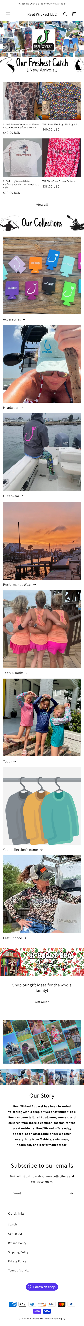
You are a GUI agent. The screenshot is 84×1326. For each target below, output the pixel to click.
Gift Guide (42, 1002)
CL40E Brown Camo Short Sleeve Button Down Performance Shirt (21, 126)
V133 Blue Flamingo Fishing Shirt (60, 124)
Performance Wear (17, 584)
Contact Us (15, 1233)
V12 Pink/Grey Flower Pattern (58, 181)
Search (12, 1224)
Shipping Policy (18, 1252)
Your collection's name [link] (21, 849)
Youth (7, 761)
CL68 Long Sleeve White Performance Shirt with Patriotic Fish (21, 184)
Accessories (12, 319)
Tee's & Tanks (13, 673)
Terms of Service (19, 1270)
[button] (8, 14)
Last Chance (12, 938)
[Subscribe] (71, 1193)
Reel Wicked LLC (35, 1318)
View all (42, 204)
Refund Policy (17, 1243)
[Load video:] (42, 1042)
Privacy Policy (17, 1261)
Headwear (11, 407)
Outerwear (11, 496)
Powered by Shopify (54, 1318)
